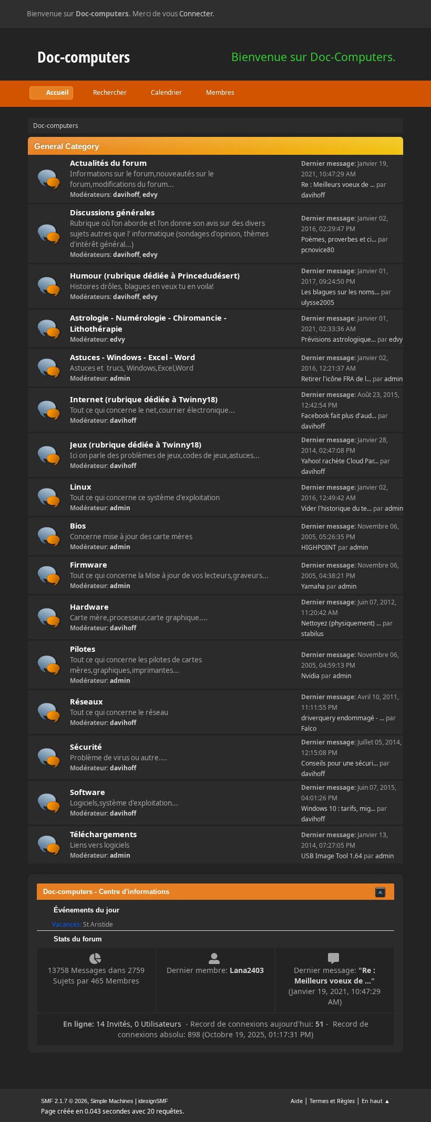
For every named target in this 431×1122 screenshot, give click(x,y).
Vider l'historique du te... (336, 508)
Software (87, 792)
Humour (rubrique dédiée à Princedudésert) (155, 275)
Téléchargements (103, 834)
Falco (308, 728)
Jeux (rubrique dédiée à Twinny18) (135, 444)
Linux (80, 486)
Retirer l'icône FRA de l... (336, 378)
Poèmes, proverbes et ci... (338, 239)
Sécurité (86, 746)
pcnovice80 (317, 249)
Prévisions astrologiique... (338, 339)
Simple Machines (112, 1101)
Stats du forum (77, 939)
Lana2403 (247, 970)
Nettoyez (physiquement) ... (341, 623)
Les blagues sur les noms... (340, 291)
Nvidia (310, 675)
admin (120, 378)
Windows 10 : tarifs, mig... (338, 808)
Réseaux (86, 701)
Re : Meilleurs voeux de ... (338, 184)
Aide (297, 1101)
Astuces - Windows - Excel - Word (132, 357)
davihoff (126, 194)
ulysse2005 (317, 302)
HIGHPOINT (318, 547)
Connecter (195, 13)
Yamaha (313, 586)
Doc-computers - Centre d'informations (106, 892)
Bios (78, 525)
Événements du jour (85, 910)
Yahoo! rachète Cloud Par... (339, 460)
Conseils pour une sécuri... (339, 763)
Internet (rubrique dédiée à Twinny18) (144, 399)
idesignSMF (153, 1101)
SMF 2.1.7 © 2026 (64, 1101)
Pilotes (82, 648)
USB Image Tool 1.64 (331, 855)
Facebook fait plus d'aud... (338, 415)
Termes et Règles (332, 1101)
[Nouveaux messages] (49, 179)
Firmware (88, 564)
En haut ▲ (376, 1101)
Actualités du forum (108, 162)
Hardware (89, 606)
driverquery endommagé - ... (342, 717)
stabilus (312, 633)
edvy (150, 194)
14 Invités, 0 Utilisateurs (122, 1024)
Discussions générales (112, 212)
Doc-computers (83, 56)
